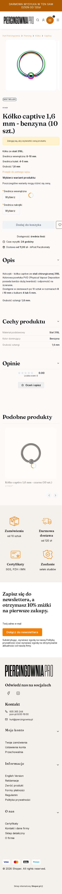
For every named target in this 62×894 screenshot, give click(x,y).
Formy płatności (14, 790)
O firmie (9, 838)
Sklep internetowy (27, 886)
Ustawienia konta (15, 747)
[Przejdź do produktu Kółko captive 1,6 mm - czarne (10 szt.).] (31, 453)
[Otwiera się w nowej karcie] (8, 693)
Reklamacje (12, 780)
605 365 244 (16, 711)
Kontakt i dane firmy (17, 828)
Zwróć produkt (14, 785)
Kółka (38, 36)
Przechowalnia (14, 752)
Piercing (27, 36)
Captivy (48, 36)
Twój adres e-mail (12, 623)
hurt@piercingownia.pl (21, 719)
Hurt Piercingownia (11, 36)
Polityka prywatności (17, 799)
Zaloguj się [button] (12, 141)
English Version (14, 775)
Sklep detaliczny (15, 833)
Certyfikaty (11, 823)
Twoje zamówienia (16, 742)
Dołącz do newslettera (22, 632)
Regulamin (11, 795)
